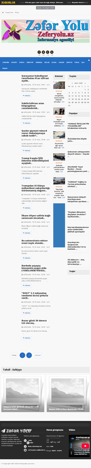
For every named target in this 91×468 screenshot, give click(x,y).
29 (85, 102)
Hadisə (61, 62)
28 (82, 102)
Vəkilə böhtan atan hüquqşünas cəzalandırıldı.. (33, 106)
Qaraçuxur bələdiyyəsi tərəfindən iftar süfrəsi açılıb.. (35, 78)
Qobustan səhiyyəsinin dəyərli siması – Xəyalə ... (79, 153)
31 (69, 106)
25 (72, 102)
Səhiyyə (69, 62)
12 (76, 96)
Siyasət (14, 62)
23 (88, 99)
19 (76, 99)
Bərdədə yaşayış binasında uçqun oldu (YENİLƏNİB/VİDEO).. (34, 268)
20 (79, 99)
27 (79, 102)
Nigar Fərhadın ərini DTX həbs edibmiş (59, 122)
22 (85, 99)
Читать (27, 96)
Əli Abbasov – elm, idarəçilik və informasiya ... (76, 261)
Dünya (21, 62)
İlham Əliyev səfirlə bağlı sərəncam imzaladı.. (36, 216)
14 (82, 96)
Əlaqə (17, 12)
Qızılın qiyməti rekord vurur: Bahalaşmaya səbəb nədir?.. (34, 133)
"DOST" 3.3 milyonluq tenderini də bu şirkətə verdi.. (35, 295)
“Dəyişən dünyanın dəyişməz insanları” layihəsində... (77, 214)
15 (85, 96)
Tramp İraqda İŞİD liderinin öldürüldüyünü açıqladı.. (35, 161)
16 (88, 96)
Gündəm (5, 62)
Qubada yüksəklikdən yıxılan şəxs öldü (59, 168)
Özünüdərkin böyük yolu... (77, 140)
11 (72, 96)
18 (72, 99)
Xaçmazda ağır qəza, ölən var (58, 145)
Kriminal (39, 62)
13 (79, 96)
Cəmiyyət (38, 2)
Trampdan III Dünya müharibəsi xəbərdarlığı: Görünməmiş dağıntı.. (36, 188)
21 (82, 99)
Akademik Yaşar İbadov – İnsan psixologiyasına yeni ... (78, 169)
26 (76, 102)
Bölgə (47, 62)
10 (69, 96)
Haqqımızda (9, 12)
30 (88, 102)
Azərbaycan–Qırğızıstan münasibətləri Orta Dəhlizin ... (77, 245)
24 (69, 102)
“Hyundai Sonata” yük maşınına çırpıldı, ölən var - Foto (58, 193)
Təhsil (76, 62)
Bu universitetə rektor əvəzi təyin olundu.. (35, 242)
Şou (83, 62)
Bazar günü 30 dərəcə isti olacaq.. (34, 321)
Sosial (54, 62)
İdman (4, 68)
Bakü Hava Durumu (53, 438)
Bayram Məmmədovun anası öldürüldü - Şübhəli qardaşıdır (78, 229)
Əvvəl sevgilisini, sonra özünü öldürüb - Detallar (59, 98)
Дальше (38, 355)
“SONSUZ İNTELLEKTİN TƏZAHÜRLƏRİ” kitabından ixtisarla (78, 125)
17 (69, 99)
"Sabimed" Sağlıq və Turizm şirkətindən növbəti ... (77, 184)
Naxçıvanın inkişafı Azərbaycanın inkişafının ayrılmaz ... (78, 199)
